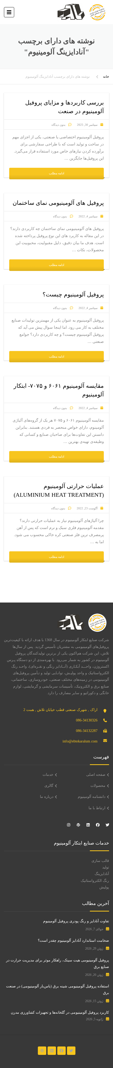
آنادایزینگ (102, 874)
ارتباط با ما (97, 808)
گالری (48, 786)
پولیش (104, 887)
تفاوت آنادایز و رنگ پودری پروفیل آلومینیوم (76, 921)
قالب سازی (100, 861)
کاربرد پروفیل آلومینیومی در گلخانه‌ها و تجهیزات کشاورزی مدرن (60, 1012)
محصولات (97, 786)
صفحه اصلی (95, 775)
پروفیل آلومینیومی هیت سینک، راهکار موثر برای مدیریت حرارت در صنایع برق (57, 963)
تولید (105, 867)
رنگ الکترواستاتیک (95, 881)
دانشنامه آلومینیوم (91, 797)
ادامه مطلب (56, 173)
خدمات (48, 775)
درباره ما (46, 797)
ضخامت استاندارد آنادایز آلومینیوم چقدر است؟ (73, 941)
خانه (106, 76)
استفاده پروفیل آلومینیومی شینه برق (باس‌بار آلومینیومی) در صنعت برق (57, 989)
